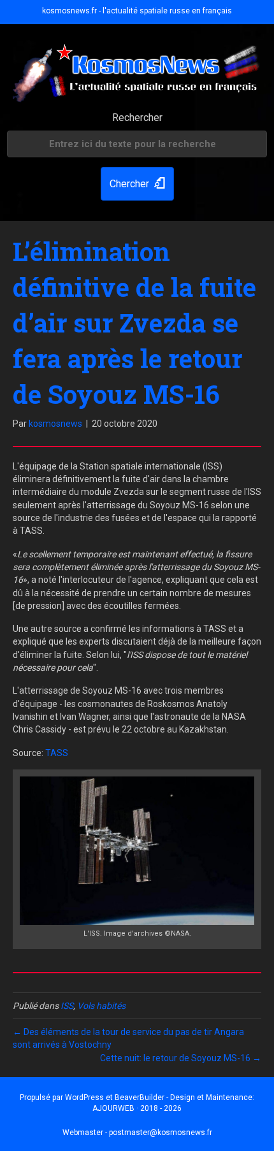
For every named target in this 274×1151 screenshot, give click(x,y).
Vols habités (101, 1006)
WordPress (84, 1097)
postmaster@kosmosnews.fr (160, 1132)
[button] (137, 184)
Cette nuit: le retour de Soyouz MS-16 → (180, 1058)
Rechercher (137, 117)
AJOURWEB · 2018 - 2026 (137, 1108)
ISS (67, 1006)
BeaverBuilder (139, 1097)
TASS (56, 753)
